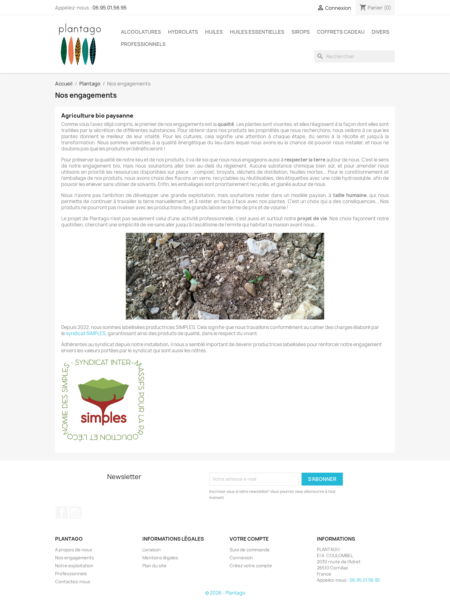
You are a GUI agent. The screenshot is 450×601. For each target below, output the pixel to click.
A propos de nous (73, 550)
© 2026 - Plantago (225, 593)
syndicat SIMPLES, (86, 333)
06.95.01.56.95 (109, 7)
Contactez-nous (72, 581)
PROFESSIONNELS (143, 44)
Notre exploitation (74, 566)
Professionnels (71, 573)
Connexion (241, 558)
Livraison (151, 550)
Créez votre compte (251, 566)
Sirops (300, 31)
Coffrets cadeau (341, 31)
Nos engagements (74, 558)
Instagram (75, 512)
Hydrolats (183, 31)
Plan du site (154, 566)
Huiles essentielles (257, 31)
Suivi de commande (250, 550)
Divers (380, 31)
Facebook (62, 512)
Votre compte (249, 538)
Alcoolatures (141, 31)
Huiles (214, 31)
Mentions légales (160, 558)
